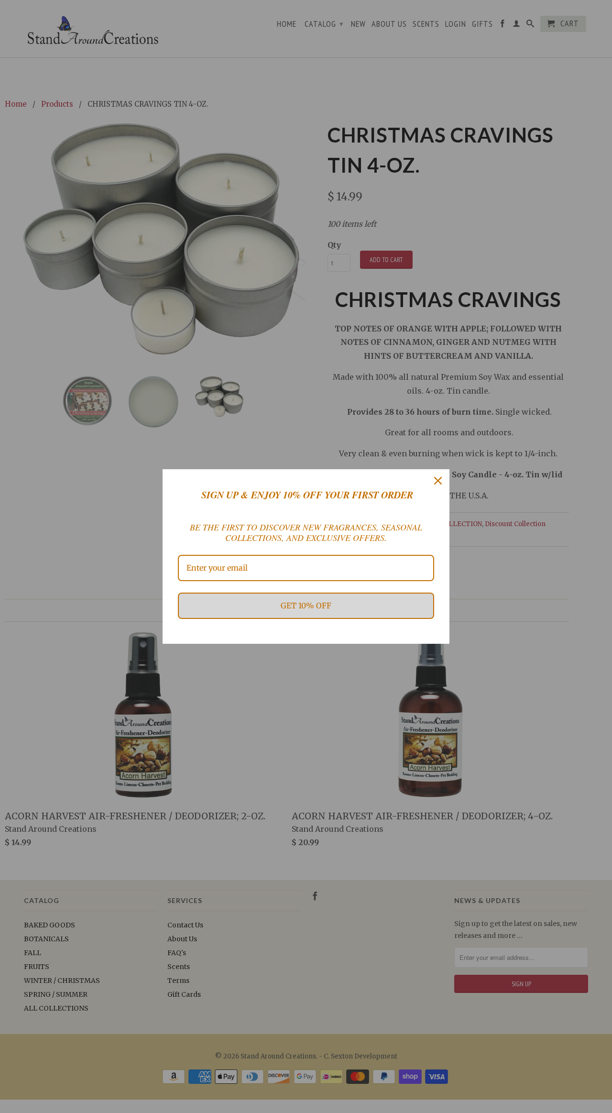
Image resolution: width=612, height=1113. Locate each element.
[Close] (437, 480)
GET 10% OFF (306, 605)
